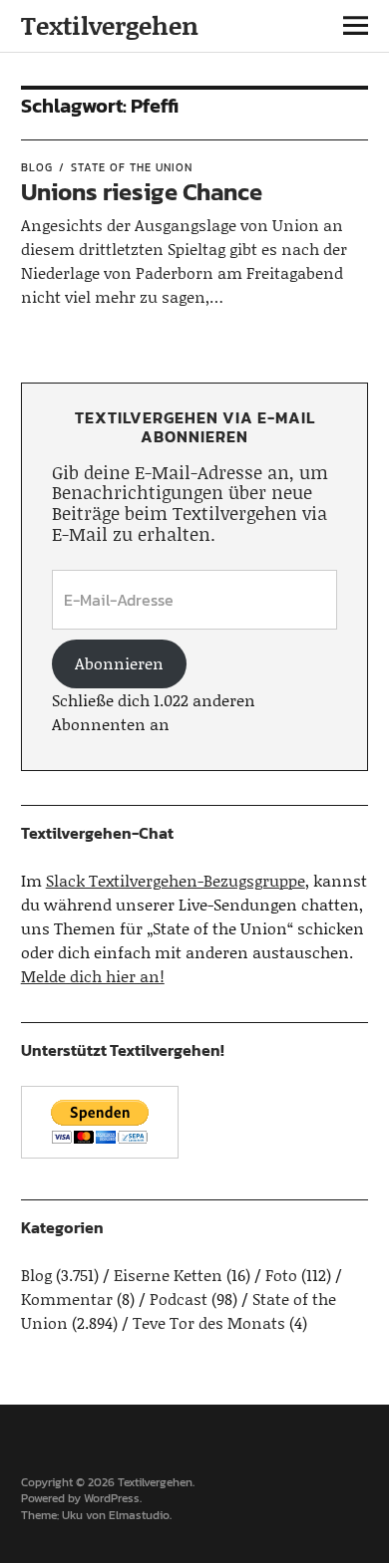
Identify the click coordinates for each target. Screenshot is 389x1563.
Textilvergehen (109, 25)
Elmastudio (139, 1515)
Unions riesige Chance (141, 191)
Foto (281, 1274)
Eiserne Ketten (168, 1274)
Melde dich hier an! (93, 975)
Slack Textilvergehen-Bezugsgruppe (175, 880)
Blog (37, 167)
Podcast (178, 1298)
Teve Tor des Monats (209, 1322)
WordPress (112, 1498)
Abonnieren (119, 662)
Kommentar (67, 1298)
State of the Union (132, 167)
